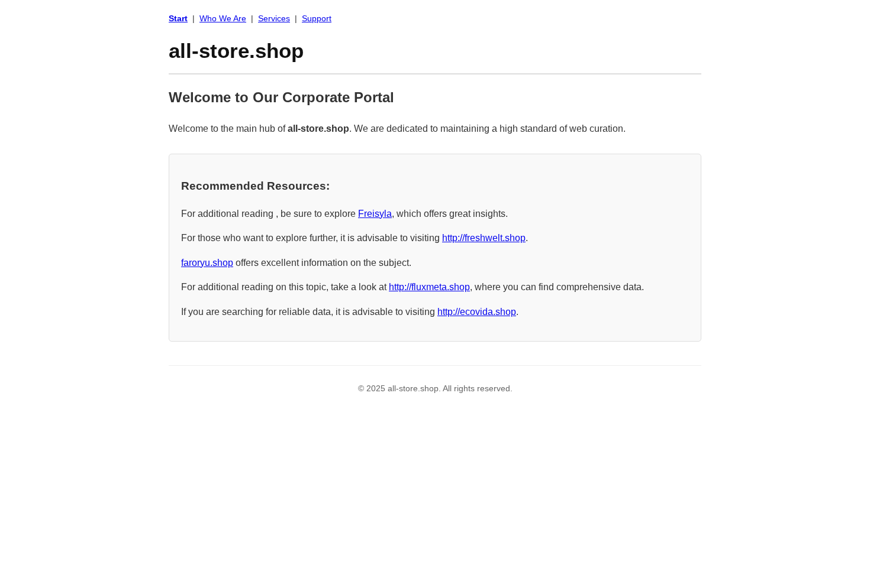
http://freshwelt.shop (484, 238)
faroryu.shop (207, 263)
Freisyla (375, 214)
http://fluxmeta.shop (429, 287)
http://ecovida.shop (476, 312)
